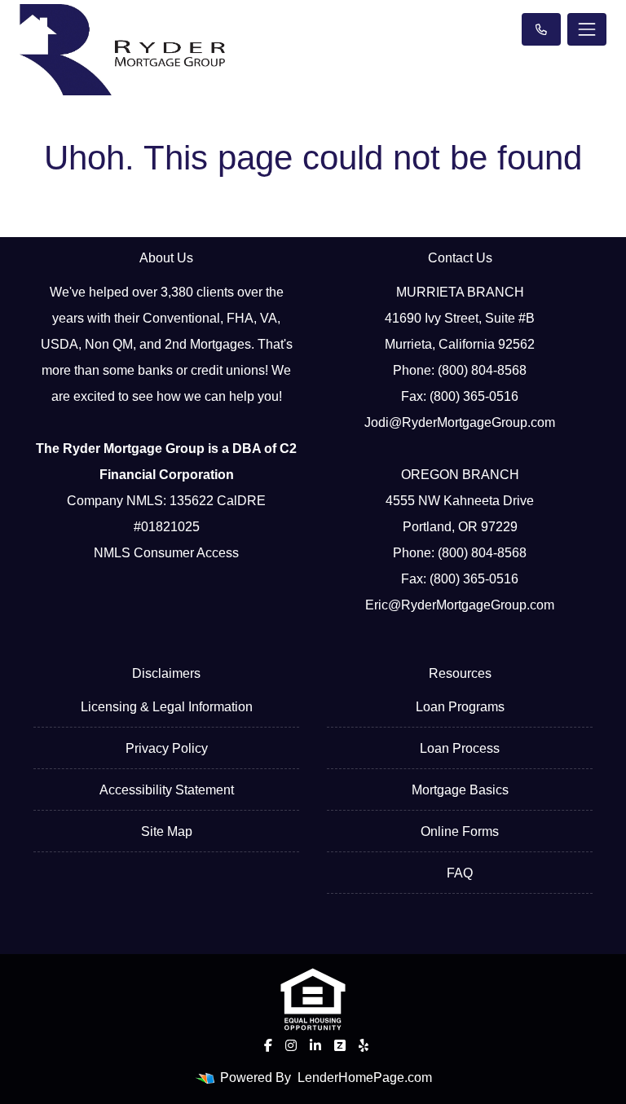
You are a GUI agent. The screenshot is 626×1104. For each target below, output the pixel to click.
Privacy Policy (167, 748)
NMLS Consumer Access (166, 553)
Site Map (166, 831)
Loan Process (460, 748)
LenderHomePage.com (365, 1077)
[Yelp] (363, 1045)
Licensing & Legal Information (167, 707)
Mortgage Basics (460, 790)
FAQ (460, 873)
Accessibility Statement (166, 790)
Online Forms (460, 831)
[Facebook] (268, 1045)
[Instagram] (291, 1045)
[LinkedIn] (315, 1045)
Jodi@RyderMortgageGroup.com (459, 422)
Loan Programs (460, 707)
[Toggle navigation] (586, 29)
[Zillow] (340, 1045)
